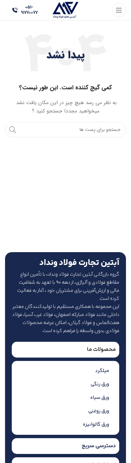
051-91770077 (29, 10)
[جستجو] (12, 129)
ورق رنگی (100, 384)
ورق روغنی (98, 411)
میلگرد (102, 371)
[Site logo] (65, 9)
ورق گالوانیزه (96, 424)
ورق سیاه (99, 398)
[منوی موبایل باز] (118, 10)
